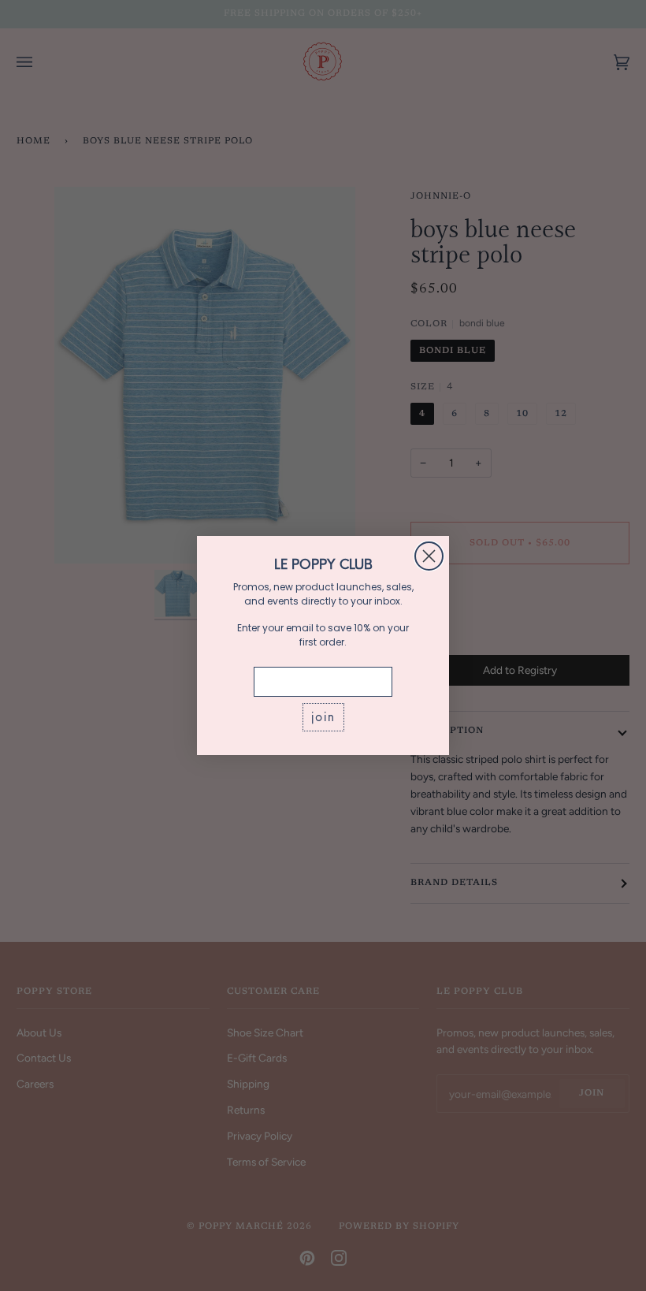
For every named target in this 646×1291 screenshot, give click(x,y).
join (323, 717)
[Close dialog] (429, 556)
